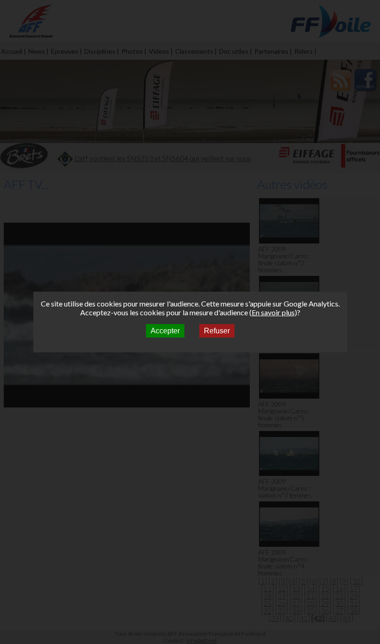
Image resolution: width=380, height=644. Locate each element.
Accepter (165, 331)
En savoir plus (273, 312)
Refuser (217, 331)
